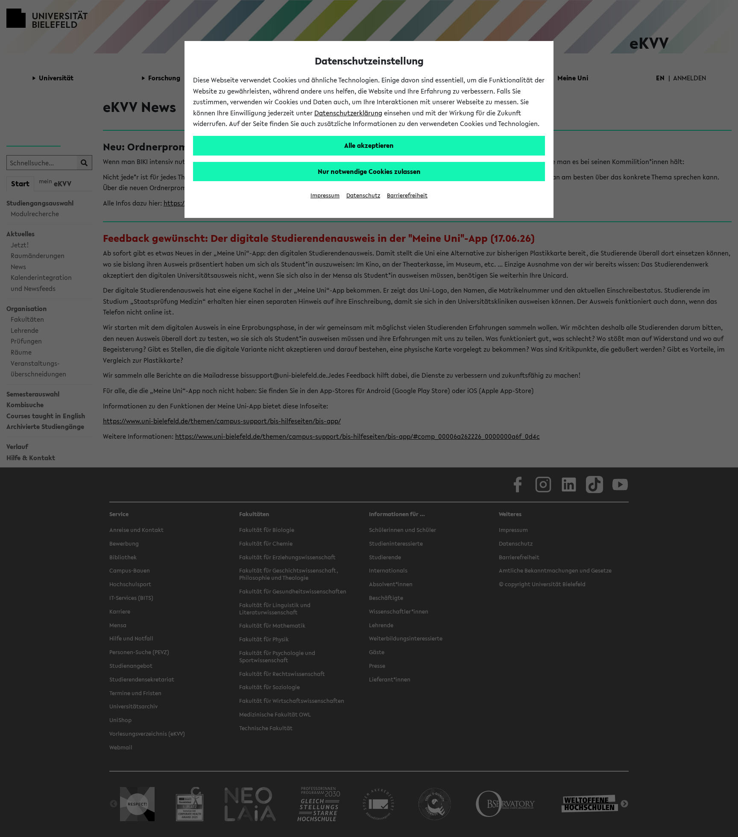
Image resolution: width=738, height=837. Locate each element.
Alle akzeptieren (369, 145)
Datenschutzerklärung (348, 112)
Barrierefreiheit (407, 195)
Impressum (325, 195)
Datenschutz (363, 195)
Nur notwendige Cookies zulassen (369, 171)
